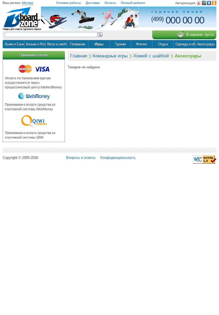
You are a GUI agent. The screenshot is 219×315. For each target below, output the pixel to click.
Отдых (163, 44)
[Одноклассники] (214, 3)
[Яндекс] (199, 3)
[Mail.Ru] (204, 3)
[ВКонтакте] (209, 3)
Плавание (77, 44)
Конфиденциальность (118, 158)
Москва (27, 3)
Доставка (93, 3)
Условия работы (68, 3)
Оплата (110, 3)
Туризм (120, 44)
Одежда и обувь (185, 44)
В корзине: (200, 35)
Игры (99, 44)
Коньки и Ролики (35, 44)
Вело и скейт (57, 44)
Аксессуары (206, 44)
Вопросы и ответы (80, 158)
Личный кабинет (133, 3)
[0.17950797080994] (204, 159)
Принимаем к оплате (33, 55)
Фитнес (141, 44)
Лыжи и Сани (14, 44)
